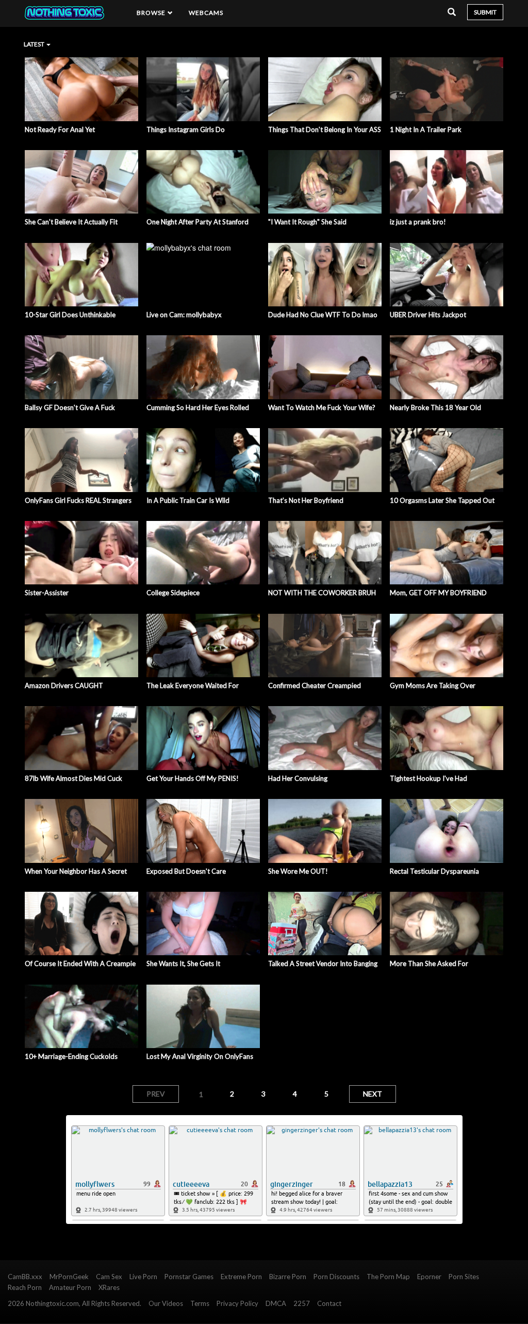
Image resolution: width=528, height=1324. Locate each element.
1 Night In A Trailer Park (425, 129)
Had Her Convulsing (297, 778)
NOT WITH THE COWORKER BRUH (322, 592)
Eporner (429, 1276)
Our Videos (165, 1303)
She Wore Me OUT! (298, 871)
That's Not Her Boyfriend (305, 500)
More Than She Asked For (429, 963)
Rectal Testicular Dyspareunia (434, 871)
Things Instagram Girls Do (185, 129)
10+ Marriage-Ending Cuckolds (71, 1056)
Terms (199, 1303)
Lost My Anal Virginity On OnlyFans (199, 1056)
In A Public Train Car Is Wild (187, 500)
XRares (109, 1287)
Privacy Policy (237, 1303)
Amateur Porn (70, 1287)
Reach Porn (25, 1287)
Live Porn (143, 1276)
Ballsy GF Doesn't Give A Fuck (70, 407)
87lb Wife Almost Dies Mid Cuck (73, 778)
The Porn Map (388, 1276)
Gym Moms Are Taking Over (432, 685)
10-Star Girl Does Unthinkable (70, 314)
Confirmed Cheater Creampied (314, 685)
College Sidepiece (173, 592)
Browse (152, 13)
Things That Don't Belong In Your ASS (324, 129)
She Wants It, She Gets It (183, 963)
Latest (34, 44)
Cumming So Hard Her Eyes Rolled (197, 407)
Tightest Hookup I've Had (428, 778)
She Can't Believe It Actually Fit (71, 221)
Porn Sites (464, 1276)
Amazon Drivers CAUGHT (64, 685)
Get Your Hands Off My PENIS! (192, 778)
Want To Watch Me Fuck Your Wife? (321, 407)
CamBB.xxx (25, 1276)
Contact (329, 1303)
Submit (485, 12)
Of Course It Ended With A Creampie (80, 963)
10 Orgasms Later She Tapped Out (442, 500)
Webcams (206, 13)
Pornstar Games (188, 1276)
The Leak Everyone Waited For (192, 685)
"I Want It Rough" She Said (307, 221)
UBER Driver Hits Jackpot (428, 314)
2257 (301, 1303)
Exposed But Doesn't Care (186, 871)
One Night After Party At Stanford (197, 221)
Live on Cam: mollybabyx (184, 314)
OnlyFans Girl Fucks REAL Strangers (78, 500)
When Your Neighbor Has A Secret (76, 871)
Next (372, 1093)
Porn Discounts (336, 1276)
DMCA (276, 1303)
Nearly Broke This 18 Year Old (435, 407)
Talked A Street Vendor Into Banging (322, 963)
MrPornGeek (69, 1276)
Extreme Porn (241, 1276)
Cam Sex (109, 1276)
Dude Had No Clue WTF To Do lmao (322, 314)
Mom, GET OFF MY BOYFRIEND (438, 592)
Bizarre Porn (287, 1276)
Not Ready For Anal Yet (60, 129)
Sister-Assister (47, 592)
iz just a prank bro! (418, 221)
